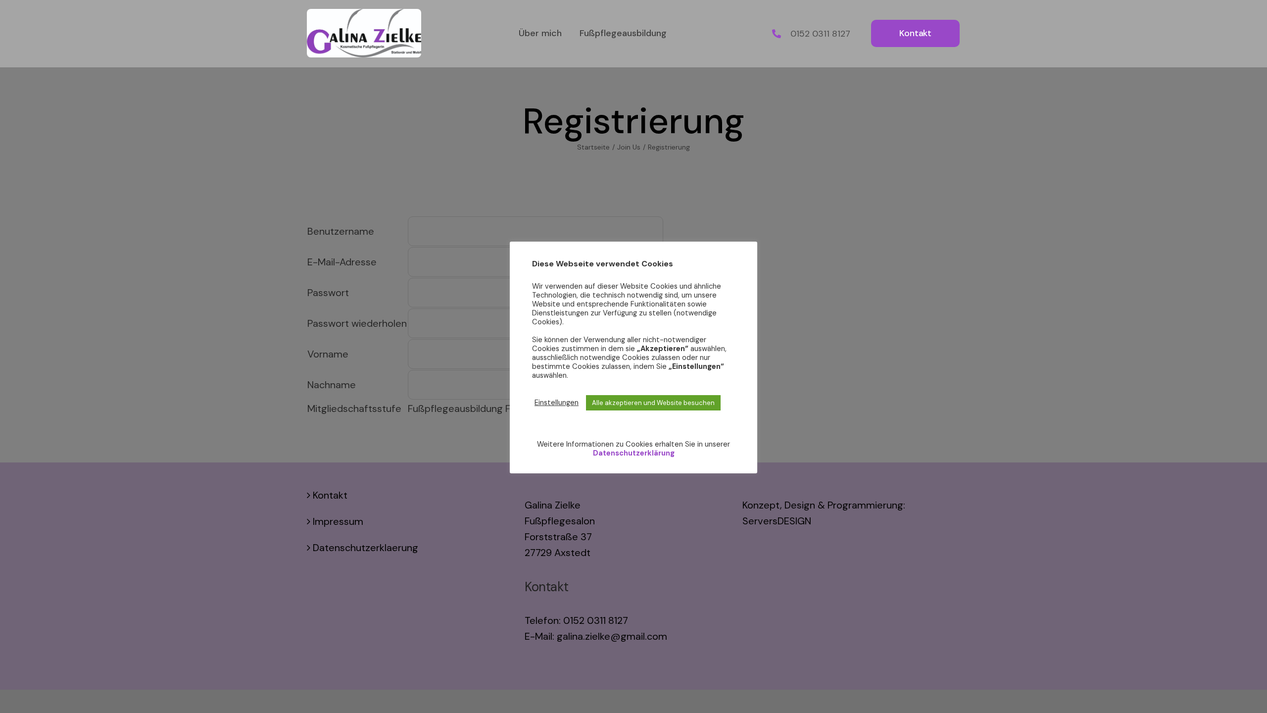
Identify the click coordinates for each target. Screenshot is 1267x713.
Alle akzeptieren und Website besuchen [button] (653, 403)
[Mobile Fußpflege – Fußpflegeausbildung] (364, 13)
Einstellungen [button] (557, 402)
